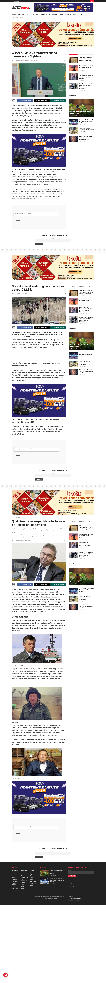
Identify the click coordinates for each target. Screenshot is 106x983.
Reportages (33, 874)
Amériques (14, 874)
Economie (42, 14)
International (28, 540)
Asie (13, 875)
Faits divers (15, 888)
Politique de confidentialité (74, 898)
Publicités (15, 18)
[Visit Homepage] (21, 7)
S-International (33, 60)
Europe (13, 886)
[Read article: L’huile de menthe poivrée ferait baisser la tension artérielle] (81, 108)
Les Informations (24, 880)
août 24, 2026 (74, 115)
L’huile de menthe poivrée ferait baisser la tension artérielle (56, 872)
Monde (22, 888)
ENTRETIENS (15, 881)
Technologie (33, 881)
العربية (92, 1)
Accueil (14, 14)
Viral (31, 887)
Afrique (13, 872)
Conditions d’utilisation (73, 900)
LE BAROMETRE (25, 877)
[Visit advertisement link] (63, 7)
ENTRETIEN (81, 14)
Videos (32, 885)
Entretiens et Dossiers (15, 884)
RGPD (69, 902)
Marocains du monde (70, 14)
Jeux (22, 875)
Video (61, 14)
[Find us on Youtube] (73, 883)
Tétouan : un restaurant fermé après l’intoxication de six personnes (86, 129)
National (27, 60)
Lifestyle (55, 14)
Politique (35, 14)
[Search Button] (93, 16)
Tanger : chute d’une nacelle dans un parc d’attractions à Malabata (86, 121)
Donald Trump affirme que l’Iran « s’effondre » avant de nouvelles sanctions (86, 138)
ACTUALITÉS (21, 14)
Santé (31, 877)
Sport (48, 14)
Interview (23, 872)
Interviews (23, 874)
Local (22, 884)
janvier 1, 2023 (15, 60)
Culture (29, 14)
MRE (22, 890)
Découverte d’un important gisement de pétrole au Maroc (86, 67)
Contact (21, 18)
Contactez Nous (74, 886)
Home (13, 48)
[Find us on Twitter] (71, 883)
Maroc (26, 293)
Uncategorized (33, 883)
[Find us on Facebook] (68, 883)
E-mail (53, 238)
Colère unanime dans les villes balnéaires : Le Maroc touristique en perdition (86, 59)
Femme (14, 890)
